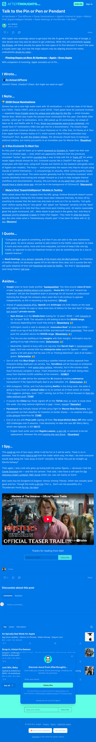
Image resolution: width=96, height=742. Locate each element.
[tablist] (13, 595)
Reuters (12, 221)
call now (25, 269)
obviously (7, 215)
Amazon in (85, 316)
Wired (63, 300)
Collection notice (64, 724)
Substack (35, 737)
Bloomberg (63, 323)
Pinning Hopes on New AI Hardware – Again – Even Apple (39, 57)
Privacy (46, 724)
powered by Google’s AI (56, 150)
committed (76, 330)
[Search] (91, 626)
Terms (53, 724)
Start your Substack (41, 730)
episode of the (42, 259)
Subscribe (78, 4)
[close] (72, 656)
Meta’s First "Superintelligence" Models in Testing (34, 190)
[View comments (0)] (13, 32)
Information (53, 341)
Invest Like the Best (60, 259)
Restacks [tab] (18, 596)
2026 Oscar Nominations (20, 101)
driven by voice (23, 52)
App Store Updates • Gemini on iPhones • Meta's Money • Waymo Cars (32, 637)
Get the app (60, 730)
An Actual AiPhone (16, 79)
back (12, 349)
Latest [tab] (11, 627)
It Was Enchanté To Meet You (22, 145)
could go (11, 452)
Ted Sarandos (83, 266)
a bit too (39, 484)
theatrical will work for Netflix (47, 266)
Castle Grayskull (10, 471)
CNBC (65, 374)
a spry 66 (61, 431)
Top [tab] (5, 627)
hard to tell (31, 455)
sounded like (40, 157)
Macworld (86, 184)
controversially (85, 346)
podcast (74, 259)
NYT (37, 426)
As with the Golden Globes (34, 137)
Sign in (89, 4)
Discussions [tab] (21, 627)
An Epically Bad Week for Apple (18, 634)
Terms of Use (60, 691)
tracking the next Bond (53, 434)
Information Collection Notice (47, 693)
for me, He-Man (30, 487)
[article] (48, 638)
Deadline (85, 140)
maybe (65, 404)
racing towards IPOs (26, 305)
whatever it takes (28, 215)
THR (30, 396)
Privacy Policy (67, 693)
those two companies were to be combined (62, 123)
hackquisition (51, 287)
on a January (27, 259)
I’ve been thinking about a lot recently (33, 290)
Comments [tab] (8, 596)
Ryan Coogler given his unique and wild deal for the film (43, 113)
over (50, 404)
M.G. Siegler (12, 24)
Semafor (75, 404)
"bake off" (77, 157)
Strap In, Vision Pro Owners (16, 649)
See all (7, 685)
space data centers (42, 367)
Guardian (73, 434)
